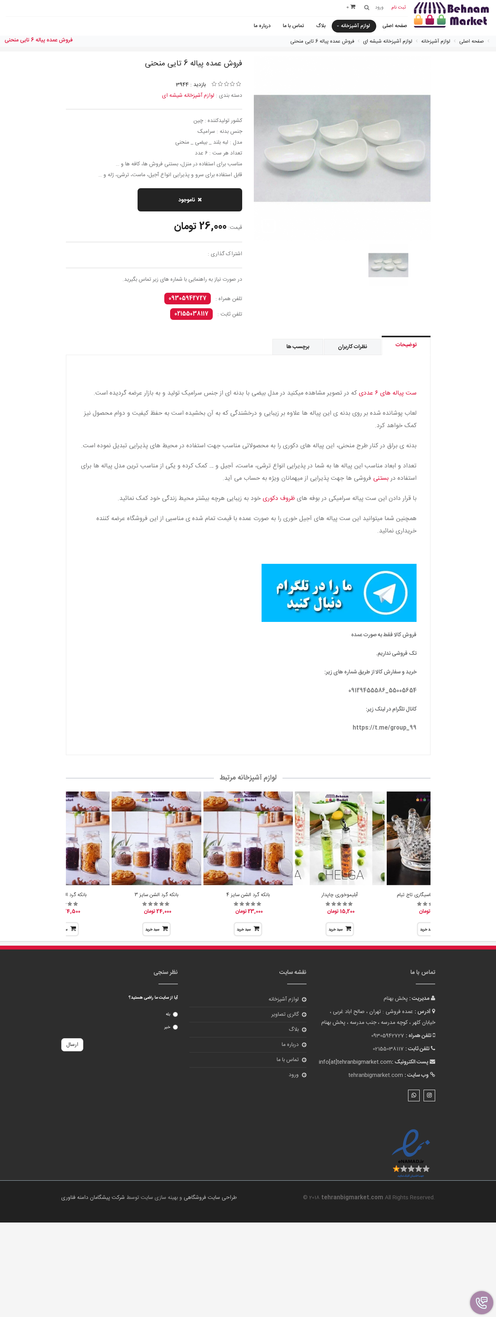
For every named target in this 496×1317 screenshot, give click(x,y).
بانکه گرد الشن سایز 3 (156, 895)
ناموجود (186, 200)
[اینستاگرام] (429, 1095)
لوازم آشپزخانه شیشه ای (188, 95)
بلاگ (321, 26)
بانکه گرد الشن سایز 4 (248, 895)
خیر (167, 1027)
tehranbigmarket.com (375, 1075)
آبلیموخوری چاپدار (340, 895)
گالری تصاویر (285, 1014)
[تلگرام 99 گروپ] (248, 593)
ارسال (72, 1044)
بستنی (381, 478)
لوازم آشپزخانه (355, 26)
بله (168, 1014)
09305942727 (188, 298)
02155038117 (191, 314)
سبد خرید (336, 930)
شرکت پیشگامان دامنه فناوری (93, 1197)
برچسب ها (297, 347)
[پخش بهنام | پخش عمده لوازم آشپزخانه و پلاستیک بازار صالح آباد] (451, 15)
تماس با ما (293, 26)
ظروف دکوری (279, 498)
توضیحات (406, 345)
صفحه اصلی (394, 26)
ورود (294, 1075)
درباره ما (262, 26)
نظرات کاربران (352, 347)
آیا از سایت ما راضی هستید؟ (153, 997)
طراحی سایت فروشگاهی (209, 1197)
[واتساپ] (414, 1095)
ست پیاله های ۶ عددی (388, 393)
